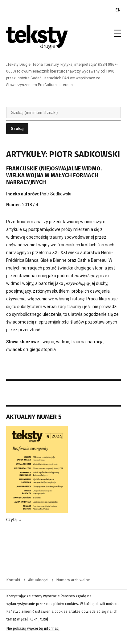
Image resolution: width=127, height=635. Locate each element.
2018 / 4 (30, 204)
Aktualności (38, 580)
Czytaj (12, 519)
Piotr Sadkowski (55, 193)
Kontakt (13, 580)
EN (118, 10)
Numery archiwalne (73, 580)
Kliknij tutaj (39, 619)
